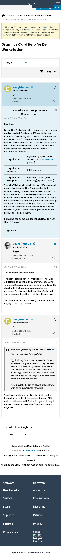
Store (6, 507)
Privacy (37, 524)
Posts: (15, 101)
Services (8, 498)
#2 (55, 266)
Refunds (38, 515)
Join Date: (17, 98)
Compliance (10, 532)
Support (8, 515)
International (41, 498)
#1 (55, 110)
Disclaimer (40, 507)
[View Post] (52, 349)
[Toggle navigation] (58, 4)
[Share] (53, 100)
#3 (55, 342)
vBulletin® (30, 450)
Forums (8, 524)
